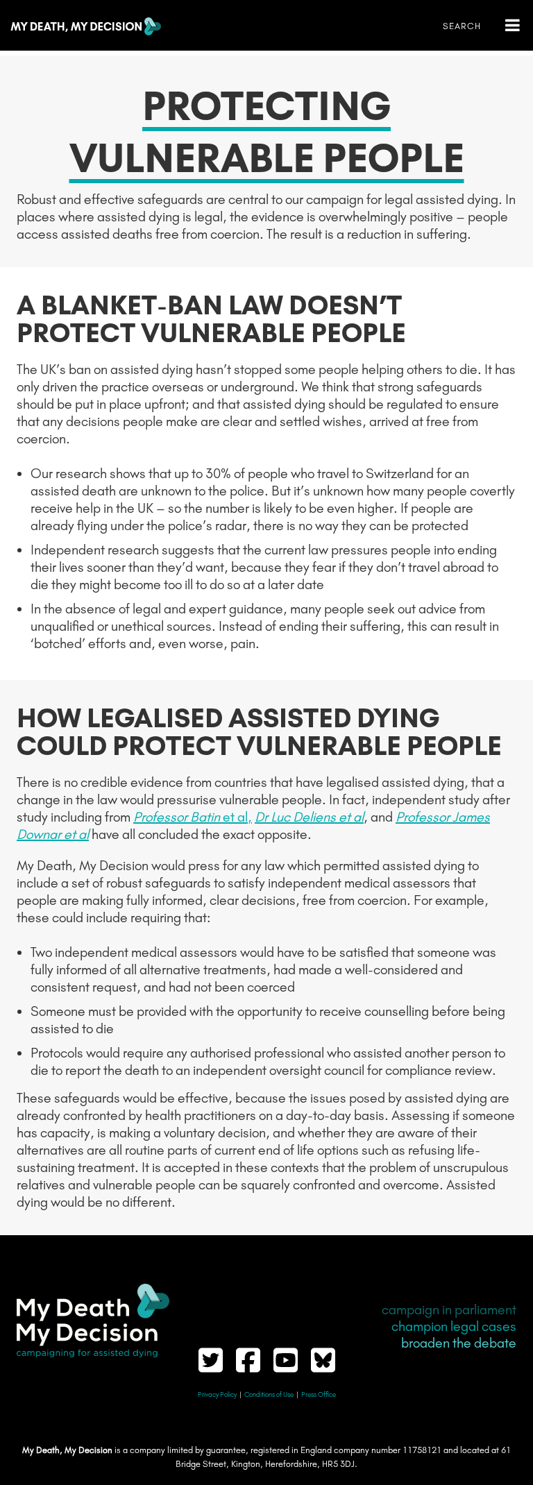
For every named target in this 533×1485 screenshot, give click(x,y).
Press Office (318, 1395)
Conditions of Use (269, 1395)
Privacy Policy (217, 1395)
